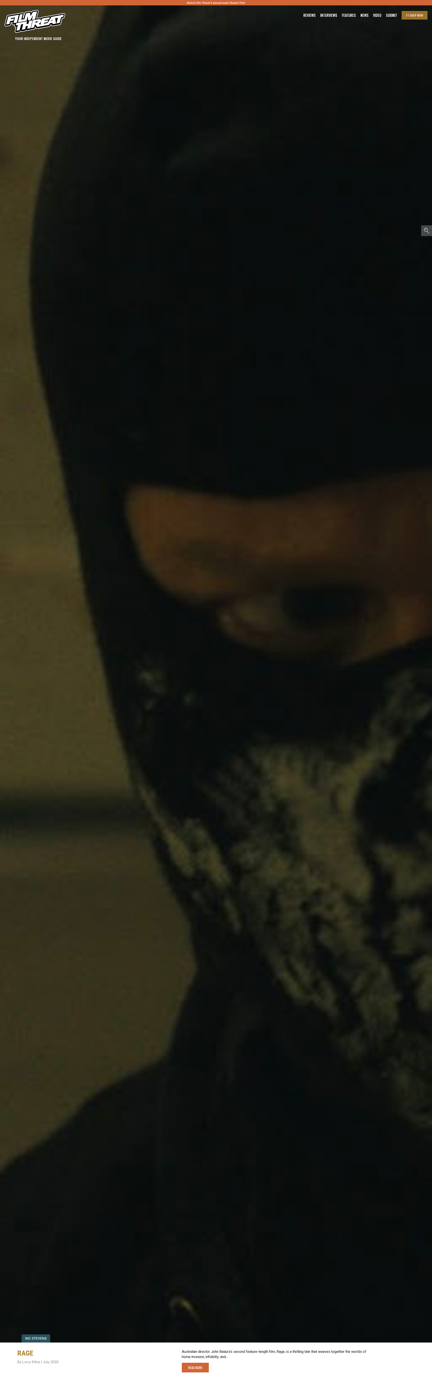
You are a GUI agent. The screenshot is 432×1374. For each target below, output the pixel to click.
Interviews (328, 15)
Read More (195, 1367)
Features (349, 15)
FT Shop (414, 15)
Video (377, 15)
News (364, 15)
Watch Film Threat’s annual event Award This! (216, 2)
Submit (391, 15)
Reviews (309, 15)
